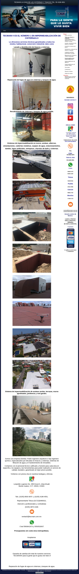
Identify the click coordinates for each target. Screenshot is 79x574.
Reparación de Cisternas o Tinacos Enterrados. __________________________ (72, 56)
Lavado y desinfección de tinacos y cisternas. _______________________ (71, 44)
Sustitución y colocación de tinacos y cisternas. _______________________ (71, 50)
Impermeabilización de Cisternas (70, 78)
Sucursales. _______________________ (71, 68)
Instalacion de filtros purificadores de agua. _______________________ (71, 53)
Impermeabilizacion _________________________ (71, 60)
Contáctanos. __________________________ (72, 70)
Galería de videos (69, 73)
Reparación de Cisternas (70, 76)
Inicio (4, 30)
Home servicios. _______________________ (71, 36)
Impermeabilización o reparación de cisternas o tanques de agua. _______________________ (71, 41)
